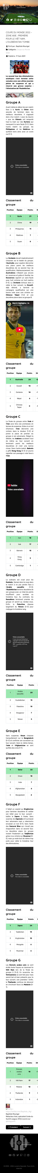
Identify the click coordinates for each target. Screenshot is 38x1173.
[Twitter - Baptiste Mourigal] (19, 1110)
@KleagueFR (10, 1121)
